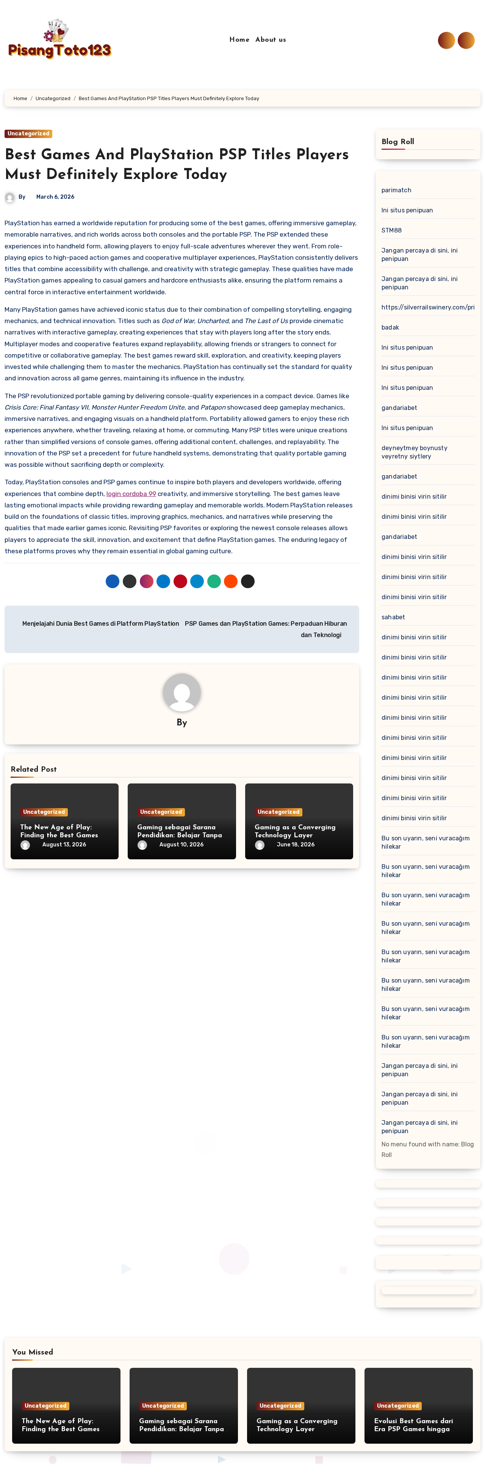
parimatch (396, 190)
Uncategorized (28, 133)
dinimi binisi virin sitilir (414, 496)
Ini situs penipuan (407, 210)
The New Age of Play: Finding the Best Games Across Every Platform (59, 836)
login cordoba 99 (131, 494)
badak (390, 327)
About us (270, 40)
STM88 (392, 230)
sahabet (393, 617)
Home (239, 40)
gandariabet (399, 407)
